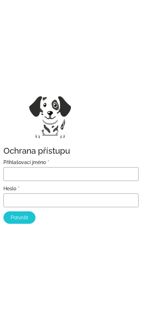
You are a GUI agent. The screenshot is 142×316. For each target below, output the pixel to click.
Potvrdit (19, 217)
